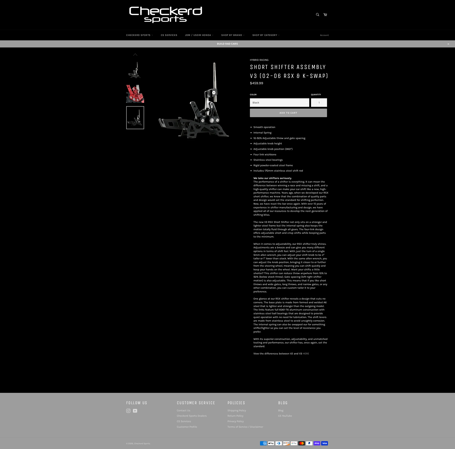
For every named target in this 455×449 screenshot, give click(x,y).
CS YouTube (285, 415)
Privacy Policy (236, 421)
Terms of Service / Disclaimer (245, 426)
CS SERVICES (169, 35)
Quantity (316, 94)
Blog (280, 410)
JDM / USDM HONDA (198, 35)
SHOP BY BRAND (232, 35)
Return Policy (235, 415)
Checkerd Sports (142, 443)
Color (253, 94)
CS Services (184, 421)
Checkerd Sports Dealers (192, 415)
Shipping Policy (237, 410)
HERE (306, 353)
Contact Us (183, 410)
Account (324, 35)
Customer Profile (187, 426)
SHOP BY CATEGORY (265, 35)
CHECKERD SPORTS (138, 35)
